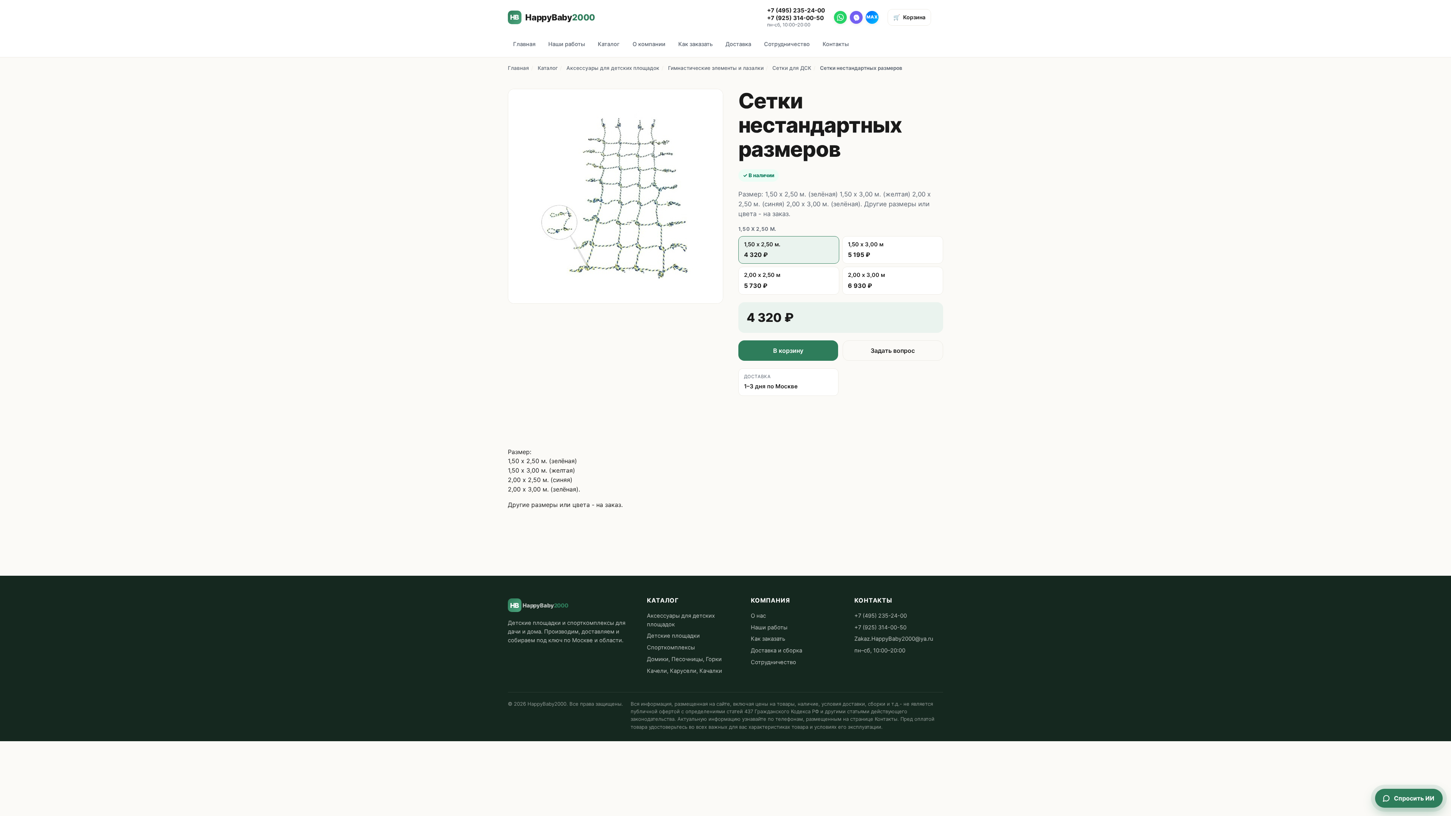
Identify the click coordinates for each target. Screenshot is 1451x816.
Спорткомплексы (671, 647)
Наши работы (566, 44)
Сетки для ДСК (791, 68)
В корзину (788, 350)
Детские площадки (673, 635)
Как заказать (695, 44)
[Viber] (856, 17)
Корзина (909, 17)
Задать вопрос (893, 350)
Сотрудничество (787, 44)
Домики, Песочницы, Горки (684, 659)
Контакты (836, 44)
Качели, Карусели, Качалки (684, 671)
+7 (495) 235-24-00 (796, 10)
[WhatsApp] (840, 17)
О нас (758, 615)
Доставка (738, 44)
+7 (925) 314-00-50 (795, 18)
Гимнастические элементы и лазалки (716, 68)
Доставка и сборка (776, 650)
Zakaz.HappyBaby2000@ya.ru (893, 638)
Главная (524, 44)
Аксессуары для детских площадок (612, 68)
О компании (649, 44)
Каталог (609, 44)
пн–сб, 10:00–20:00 (879, 650)
